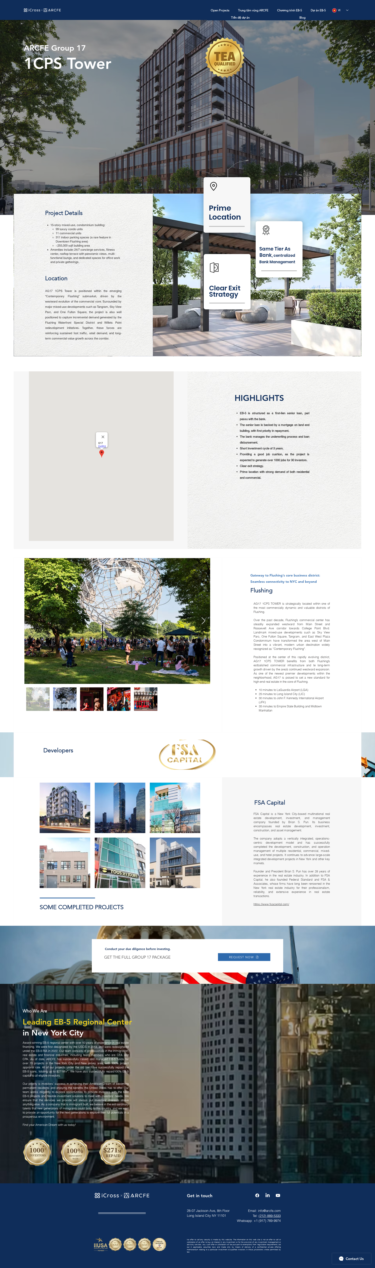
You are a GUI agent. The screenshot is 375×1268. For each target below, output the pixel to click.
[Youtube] (277, 1195)
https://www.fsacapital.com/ (271, 904)
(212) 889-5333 (270, 1216)
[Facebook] (257, 1195)
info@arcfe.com (269, 1211)
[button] (220, 10)
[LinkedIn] (267, 1195)
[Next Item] (203, 621)
